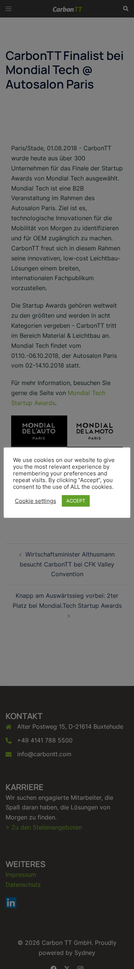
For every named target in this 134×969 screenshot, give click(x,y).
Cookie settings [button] (35, 501)
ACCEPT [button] (75, 501)
